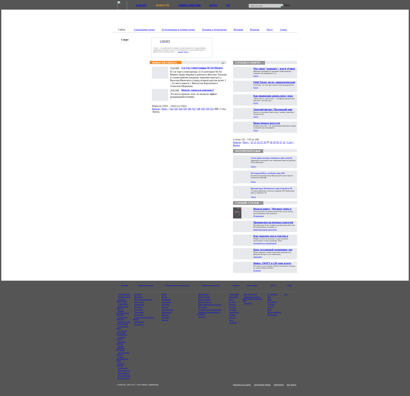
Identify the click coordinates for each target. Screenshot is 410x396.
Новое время (122, 368)
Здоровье (271, 304)
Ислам (231, 299)
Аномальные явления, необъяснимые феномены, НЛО (252, 299)
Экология (164, 320)
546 (189, 108)
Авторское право (262, 385)
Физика (164, 297)
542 (171, 108)
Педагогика (138, 315)
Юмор (269, 299)
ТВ (228, 5)
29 (274, 142)
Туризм (270, 307)
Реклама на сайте (242, 385)
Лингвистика (139, 322)
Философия (138, 310)
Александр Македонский (121, 300)
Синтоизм (232, 310)
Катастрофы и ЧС (250, 294)
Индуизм (232, 304)
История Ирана (123, 378)
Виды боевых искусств (266, 123)
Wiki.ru (141, 5)
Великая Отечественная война (122, 359)
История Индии (124, 370)
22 (252, 142)
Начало (156, 108)
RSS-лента (291, 385)
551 (212, 108)
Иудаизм (232, 302)
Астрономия (166, 302)
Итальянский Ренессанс (121, 318)
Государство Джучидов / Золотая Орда (121, 333)
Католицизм (233, 297)
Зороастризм (234, 312)
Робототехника (204, 297)
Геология (164, 307)
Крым (269, 310)
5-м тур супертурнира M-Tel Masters (202, 67)
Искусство (138, 307)
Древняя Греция (124, 297)
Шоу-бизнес (272, 302)
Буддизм (232, 307)
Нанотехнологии (204, 302)
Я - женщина (272, 294)
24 (258, 142)
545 (185, 108)
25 (261, 142)
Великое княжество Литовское (120, 348)
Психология (138, 324)
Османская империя (121, 343)
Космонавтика (203, 294)
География (165, 304)
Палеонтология (167, 310)
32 (284, 142)
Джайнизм (233, 322)
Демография (139, 312)
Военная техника (204, 299)
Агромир (201, 317)
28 (271, 142)
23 (255, 142)
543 (176, 108)
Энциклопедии (189, 5)
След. (290, 142)
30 (277, 142)
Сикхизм (232, 315)
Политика (257, 270)
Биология (165, 315)
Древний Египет (124, 294)
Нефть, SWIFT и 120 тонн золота (272, 263)
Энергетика (202, 307)
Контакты (279, 385)
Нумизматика (258, 216)
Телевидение (272, 315)
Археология (138, 302)
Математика (166, 299)
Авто (269, 297)
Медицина (165, 317)
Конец (236, 145)
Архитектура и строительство (264, 243)
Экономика (257, 257)
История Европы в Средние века (123, 323)
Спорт (255, 76)
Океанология (166, 312)
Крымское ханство (120, 338)
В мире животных (274, 312)
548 (198, 108)
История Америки (120, 364)
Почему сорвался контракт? (197, 90)
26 (264, 142)
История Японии (124, 376)
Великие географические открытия (122, 313)
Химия (164, 294)
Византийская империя (122, 307)
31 (280, 142)
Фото (213, 5)
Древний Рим (123, 304)
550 (207, 108)
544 (180, 108)
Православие (234, 294)
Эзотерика (247, 303)
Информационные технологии (265, 230)
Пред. (165, 108)
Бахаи (231, 320)
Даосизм (232, 317)
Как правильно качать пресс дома (273, 96)
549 (203, 108)
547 (194, 108)
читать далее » (183, 52)
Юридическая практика (143, 299)
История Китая (123, 373)
